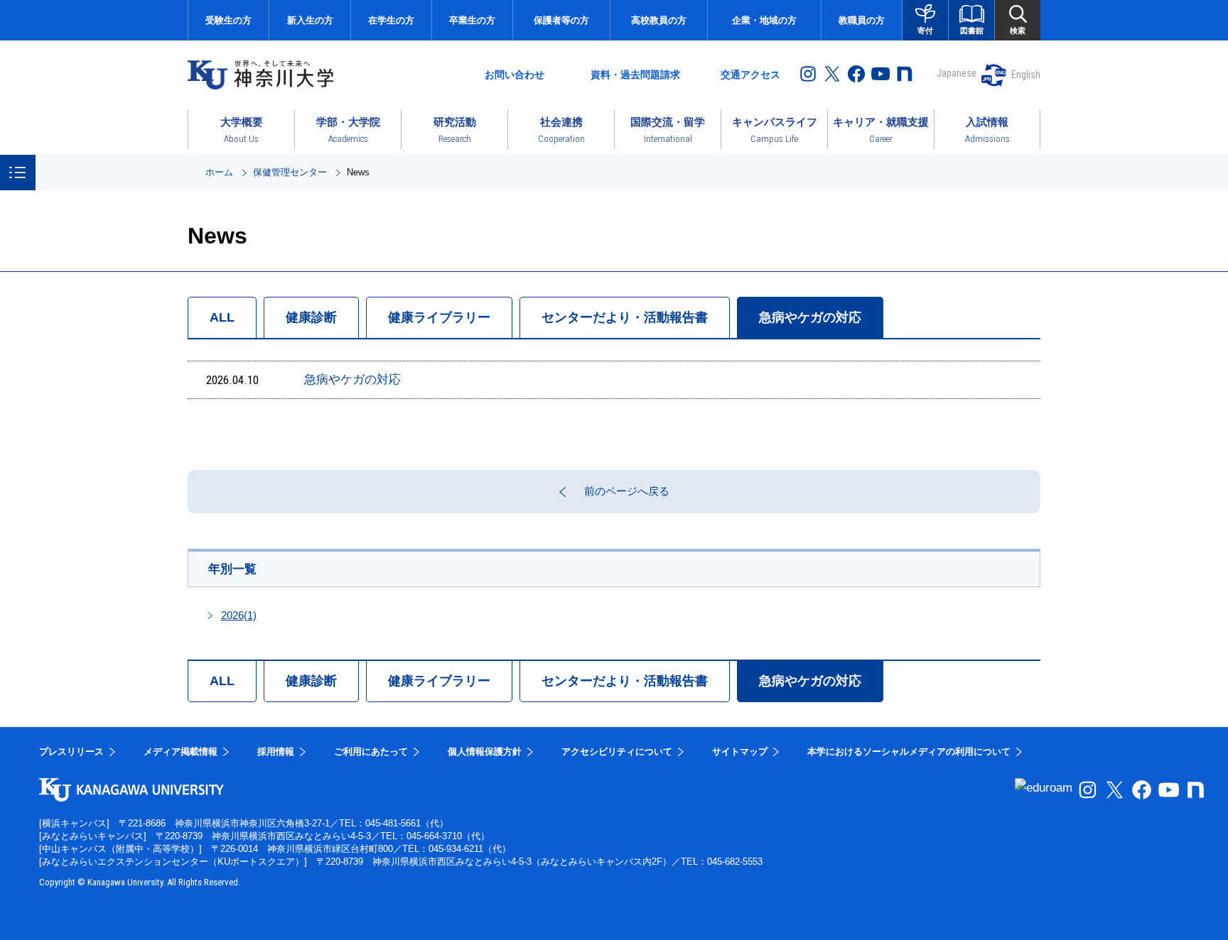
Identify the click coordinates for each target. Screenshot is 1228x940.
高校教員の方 (658, 20)
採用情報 (275, 751)
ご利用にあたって (371, 751)
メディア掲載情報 (180, 751)
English (1025, 74)
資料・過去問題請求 (635, 74)
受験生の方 (228, 20)
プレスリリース (71, 751)
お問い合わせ (514, 74)
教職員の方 (862, 20)
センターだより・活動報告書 (625, 317)
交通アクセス (750, 74)
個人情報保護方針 (485, 751)
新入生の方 (310, 20)
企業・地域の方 (764, 20)
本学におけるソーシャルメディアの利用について (909, 751)
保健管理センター (290, 172)
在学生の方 (391, 20)
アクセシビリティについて (616, 751)
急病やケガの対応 (810, 317)
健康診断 (311, 317)
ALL (222, 317)
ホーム (219, 172)
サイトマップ (740, 751)
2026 (239, 615)
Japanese (956, 73)
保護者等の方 (561, 20)
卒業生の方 (472, 20)
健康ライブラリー (439, 317)
